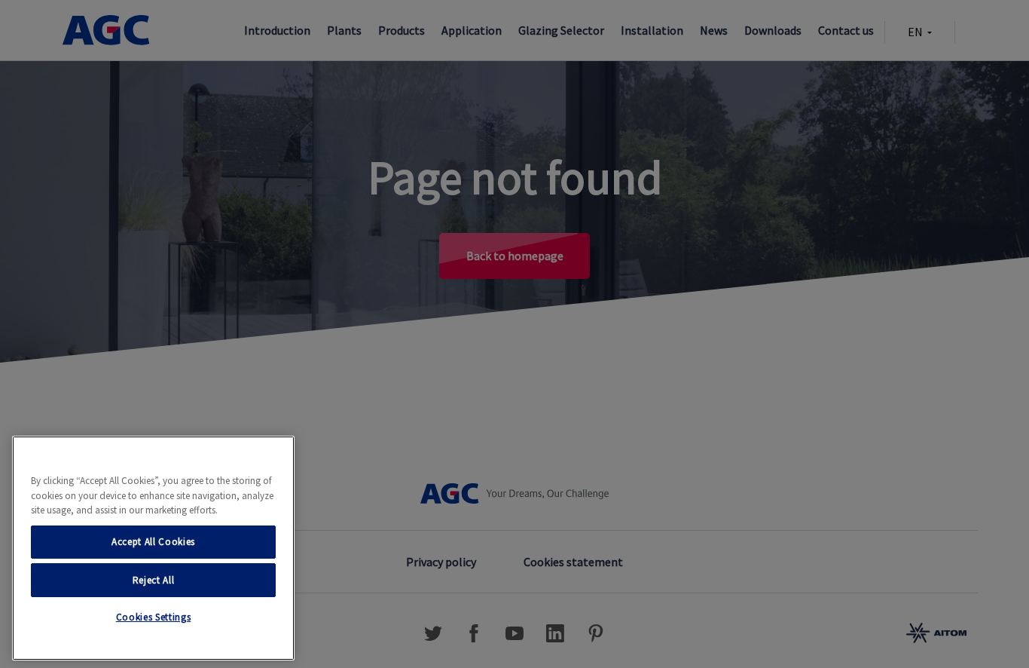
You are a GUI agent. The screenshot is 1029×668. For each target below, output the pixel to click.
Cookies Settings (153, 617)
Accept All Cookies (153, 541)
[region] (153, 548)
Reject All (154, 579)
